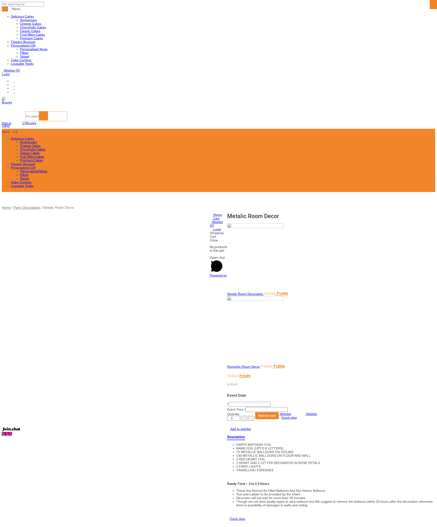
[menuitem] (22, 138)
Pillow (24, 53)
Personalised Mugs (34, 49)
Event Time (235, 409)
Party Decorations (27, 207)
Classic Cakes (30, 31)
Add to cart (267, 415)
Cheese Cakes (30, 23)
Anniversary (28, 20)
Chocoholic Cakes (33, 27)
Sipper (24, 56)
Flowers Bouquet (23, 42)
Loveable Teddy (22, 64)
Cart (215, 218)
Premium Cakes (31, 38)
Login (6, 74)
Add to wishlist (240, 429)
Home (6, 207)
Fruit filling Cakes (32, 34)
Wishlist (11, 70)
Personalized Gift (23, 45)
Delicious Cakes (22, 16)
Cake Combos (21, 60)
